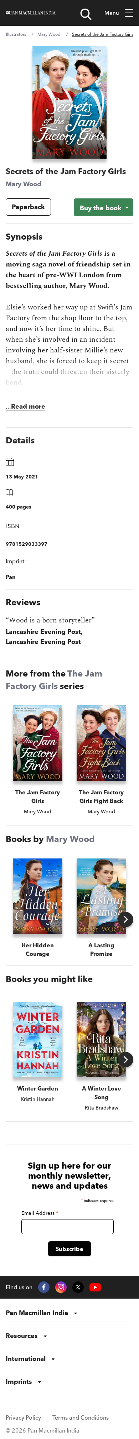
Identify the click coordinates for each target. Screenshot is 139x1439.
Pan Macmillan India (37, 1313)
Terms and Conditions (80, 1417)
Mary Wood (49, 34)
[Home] (31, 13)
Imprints (19, 1381)
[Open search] (86, 14)
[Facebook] (44, 1287)
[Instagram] (61, 1287)
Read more (28, 406)
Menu (111, 12)
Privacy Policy (23, 1417)
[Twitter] (78, 1287)
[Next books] (125, 919)
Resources (22, 1336)
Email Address (39, 1213)
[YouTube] (95, 1287)
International (26, 1358)
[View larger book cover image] (69, 102)
